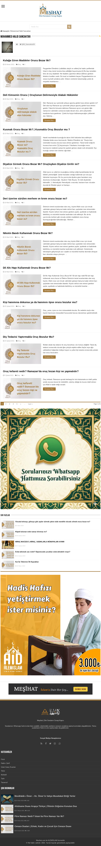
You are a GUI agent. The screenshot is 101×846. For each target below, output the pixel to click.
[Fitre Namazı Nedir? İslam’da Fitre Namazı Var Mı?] (7, 819)
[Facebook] (46, 744)
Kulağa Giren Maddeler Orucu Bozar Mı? (26, 60)
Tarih (2, 779)
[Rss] (41, 744)
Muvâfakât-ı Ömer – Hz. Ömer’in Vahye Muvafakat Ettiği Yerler (45, 796)
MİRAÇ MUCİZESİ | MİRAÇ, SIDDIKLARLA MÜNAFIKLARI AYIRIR (39, 542)
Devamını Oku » (49, 86)
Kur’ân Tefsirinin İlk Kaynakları (27, 562)
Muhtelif (4, 775)
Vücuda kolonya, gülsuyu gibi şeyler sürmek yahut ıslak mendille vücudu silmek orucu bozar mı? (52, 522)
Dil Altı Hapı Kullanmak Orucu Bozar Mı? (27, 267)
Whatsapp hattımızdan (22, 726)
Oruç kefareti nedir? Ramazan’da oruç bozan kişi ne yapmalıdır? (41, 371)
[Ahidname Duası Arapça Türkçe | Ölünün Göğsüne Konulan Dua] (7, 809)
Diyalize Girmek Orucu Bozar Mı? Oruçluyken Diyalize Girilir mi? (41, 164)
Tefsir (3, 771)
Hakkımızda (44, 728)
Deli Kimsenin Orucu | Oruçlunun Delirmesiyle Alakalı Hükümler (40, 95)
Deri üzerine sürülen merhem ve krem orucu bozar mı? (35, 198)
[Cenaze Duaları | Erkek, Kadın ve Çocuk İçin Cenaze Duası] (7, 829)
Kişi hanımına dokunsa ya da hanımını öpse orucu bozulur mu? (40, 302)
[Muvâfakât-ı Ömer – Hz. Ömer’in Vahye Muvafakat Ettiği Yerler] (7, 799)
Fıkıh (3, 759)
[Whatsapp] (60, 744)
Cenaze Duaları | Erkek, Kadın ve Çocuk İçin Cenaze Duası (43, 826)
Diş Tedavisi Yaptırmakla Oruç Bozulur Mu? (28, 336)
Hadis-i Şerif (5, 763)
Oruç (19, 64)
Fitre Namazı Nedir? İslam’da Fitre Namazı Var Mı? (39, 816)
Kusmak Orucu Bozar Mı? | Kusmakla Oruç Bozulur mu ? (36, 129)
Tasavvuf (4, 782)
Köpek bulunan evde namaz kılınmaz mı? (31, 532)
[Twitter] (50, 744)
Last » (30, 404)
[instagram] (55, 744)
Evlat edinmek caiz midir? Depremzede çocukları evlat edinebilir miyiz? (42, 552)
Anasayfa (5, 31)
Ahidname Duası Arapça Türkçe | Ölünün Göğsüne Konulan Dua (46, 806)
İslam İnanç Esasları (8, 767)
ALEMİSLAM (52, 840)
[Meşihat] (50, 10)
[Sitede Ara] (69, 27)
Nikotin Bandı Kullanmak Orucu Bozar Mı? (28, 233)
